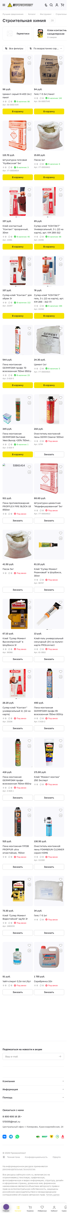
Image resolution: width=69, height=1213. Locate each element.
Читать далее (53, 1194)
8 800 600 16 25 (11, 1116)
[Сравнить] (29, 63)
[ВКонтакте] (4, 1137)
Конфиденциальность (36, 1157)
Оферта (56, 1157)
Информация (10, 1089)
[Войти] (56, 5)
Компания (9, 1081)
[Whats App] (17, 1137)
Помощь (7, 1097)
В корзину (17, 111)
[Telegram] (11, 1137)
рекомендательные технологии (19, 1169)
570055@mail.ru (11, 1121)
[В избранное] (29, 58)
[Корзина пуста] (62, 5)
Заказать (49, 454)
